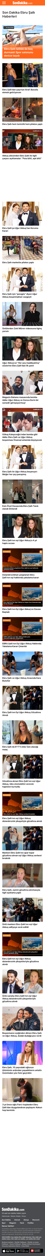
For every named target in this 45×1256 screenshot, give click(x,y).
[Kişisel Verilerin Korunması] (31, 1244)
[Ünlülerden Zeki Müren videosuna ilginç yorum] (22, 314)
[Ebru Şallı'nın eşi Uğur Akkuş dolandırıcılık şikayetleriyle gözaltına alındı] (22, 944)
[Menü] (4, 2)
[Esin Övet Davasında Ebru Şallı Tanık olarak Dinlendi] (22, 492)
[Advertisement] (22, 180)
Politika (30, 1223)
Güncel (17, 1220)
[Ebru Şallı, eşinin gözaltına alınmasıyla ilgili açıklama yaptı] (22, 876)
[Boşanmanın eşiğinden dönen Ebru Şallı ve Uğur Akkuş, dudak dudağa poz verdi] (22, 1019)
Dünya (26, 1220)
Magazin (12, 1223)
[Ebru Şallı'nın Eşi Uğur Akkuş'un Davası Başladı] (22, 595)
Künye (24, 1216)
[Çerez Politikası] (15, 1244)
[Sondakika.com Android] (22, 1251)
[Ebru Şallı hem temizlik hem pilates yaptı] (22, 110)
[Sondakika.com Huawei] (36, 1251)
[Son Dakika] (22, 2)
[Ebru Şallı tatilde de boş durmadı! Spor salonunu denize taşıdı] (22, 37)
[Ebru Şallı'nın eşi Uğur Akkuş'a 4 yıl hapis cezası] (22, 526)
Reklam (13, 1216)
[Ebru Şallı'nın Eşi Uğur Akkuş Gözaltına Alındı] (22, 698)
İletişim (18, 1216)
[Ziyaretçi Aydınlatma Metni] (11, 1246)
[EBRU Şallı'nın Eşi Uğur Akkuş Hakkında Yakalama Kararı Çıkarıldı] (22, 629)
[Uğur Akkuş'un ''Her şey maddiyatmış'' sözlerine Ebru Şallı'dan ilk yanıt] (22, 349)
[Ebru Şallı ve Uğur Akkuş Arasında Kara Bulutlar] (22, 664)
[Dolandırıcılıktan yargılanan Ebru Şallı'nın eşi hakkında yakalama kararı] (22, 560)
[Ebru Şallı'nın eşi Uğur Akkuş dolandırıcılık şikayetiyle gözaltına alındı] (22, 804)
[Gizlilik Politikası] (20, 1242)
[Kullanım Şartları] (7, 1242)
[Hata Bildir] (25, 1246)
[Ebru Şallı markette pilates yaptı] (22, 248)
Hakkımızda (6, 1216)
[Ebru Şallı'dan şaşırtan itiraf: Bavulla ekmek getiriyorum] (22, 75)
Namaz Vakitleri (8, 1226)
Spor (4, 1223)
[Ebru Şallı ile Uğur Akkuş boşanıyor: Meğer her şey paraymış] (22, 457)
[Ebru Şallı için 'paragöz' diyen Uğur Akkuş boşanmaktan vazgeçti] (22, 280)
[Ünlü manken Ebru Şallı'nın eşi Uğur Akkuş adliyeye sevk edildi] (22, 910)
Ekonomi (35, 1220)
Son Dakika (6, 1220)
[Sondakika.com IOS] (8, 1251)
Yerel (22, 1223)
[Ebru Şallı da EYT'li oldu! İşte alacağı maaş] (22, 732)
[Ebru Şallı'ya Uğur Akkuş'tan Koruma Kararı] (22, 214)
